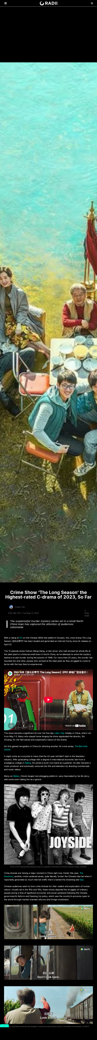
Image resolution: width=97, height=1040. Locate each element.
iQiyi (81, 879)
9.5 (20, 637)
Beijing (28, 763)
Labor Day (59, 733)
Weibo (16, 776)
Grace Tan (20, 607)
